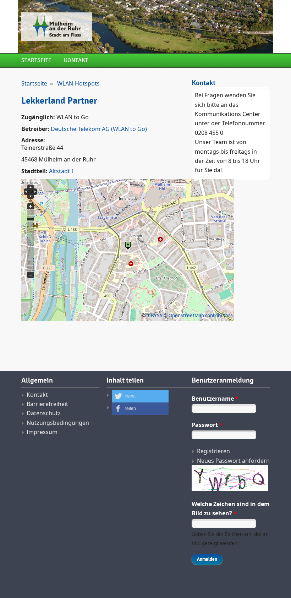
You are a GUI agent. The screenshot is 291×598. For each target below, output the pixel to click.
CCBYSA (154, 315)
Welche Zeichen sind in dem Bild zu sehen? (231, 508)
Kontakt (76, 60)
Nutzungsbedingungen (58, 423)
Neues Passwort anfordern (233, 461)
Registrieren (213, 451)
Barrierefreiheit (47, 404)
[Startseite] (103, 26)
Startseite (36, 60)
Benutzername (215, 398)
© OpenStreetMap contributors (198, 315)
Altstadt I (61, 171)
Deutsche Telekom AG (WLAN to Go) (99, 129)
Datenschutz (44, 413)
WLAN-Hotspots (78, 83)
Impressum (42, 432)
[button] (140, 396)
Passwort (207, 425)
